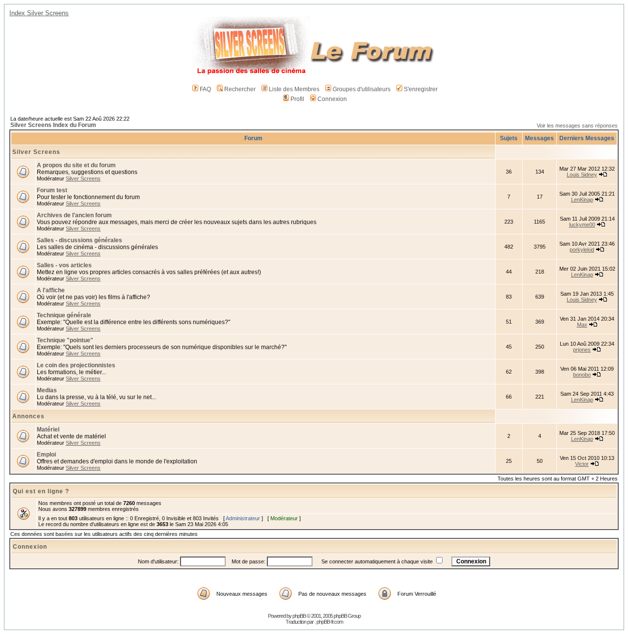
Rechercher (240, 89)
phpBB (299, 616)
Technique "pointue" (65, 340)
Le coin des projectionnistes (76, 365)
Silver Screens (36, 152)
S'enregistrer (421, 89)
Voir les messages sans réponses (577, 125)
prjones (582, 350)
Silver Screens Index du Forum (53, 125)
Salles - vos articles (64, 265)
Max (582, 325)
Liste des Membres (294, 89)
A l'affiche (51, 290)
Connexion (332, 99)
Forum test (52, 190)
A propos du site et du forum (76, 165)
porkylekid (582, 250)
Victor (582, 464)
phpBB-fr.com (329, 622)
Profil (297, 99)
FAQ (205, 89)
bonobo (582, 375)
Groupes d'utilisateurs (362, 89)
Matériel (48, 429)
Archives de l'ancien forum (74, 215)
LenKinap (582, 200)
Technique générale (64, 315)
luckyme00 (582, 225)
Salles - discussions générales (79, 240)
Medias (47, 390)
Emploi (46, 454)
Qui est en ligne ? (41, 491)
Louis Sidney (582, 175)
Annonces (28, 416)
